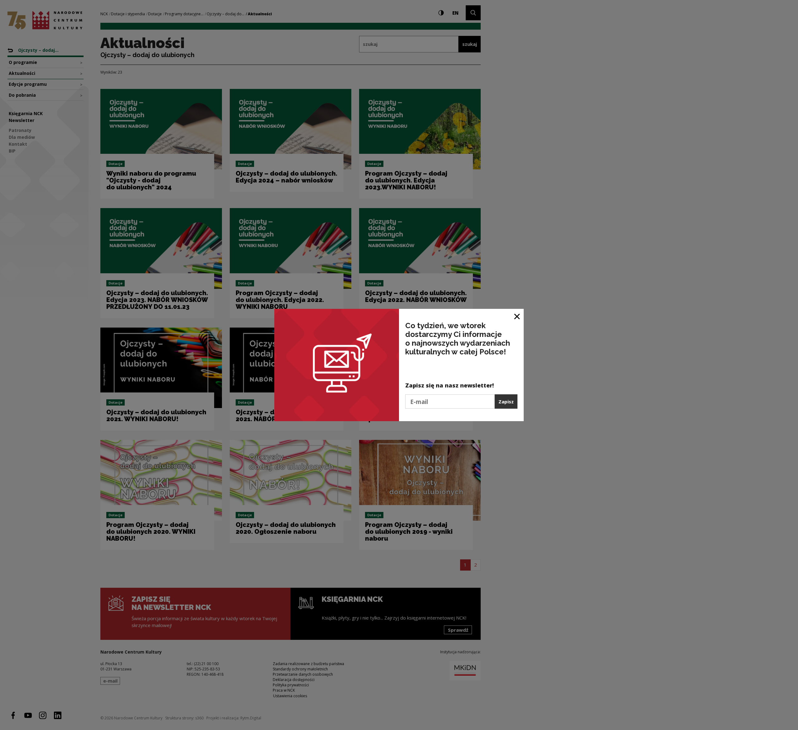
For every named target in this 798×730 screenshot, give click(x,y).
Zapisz (506, 401)
